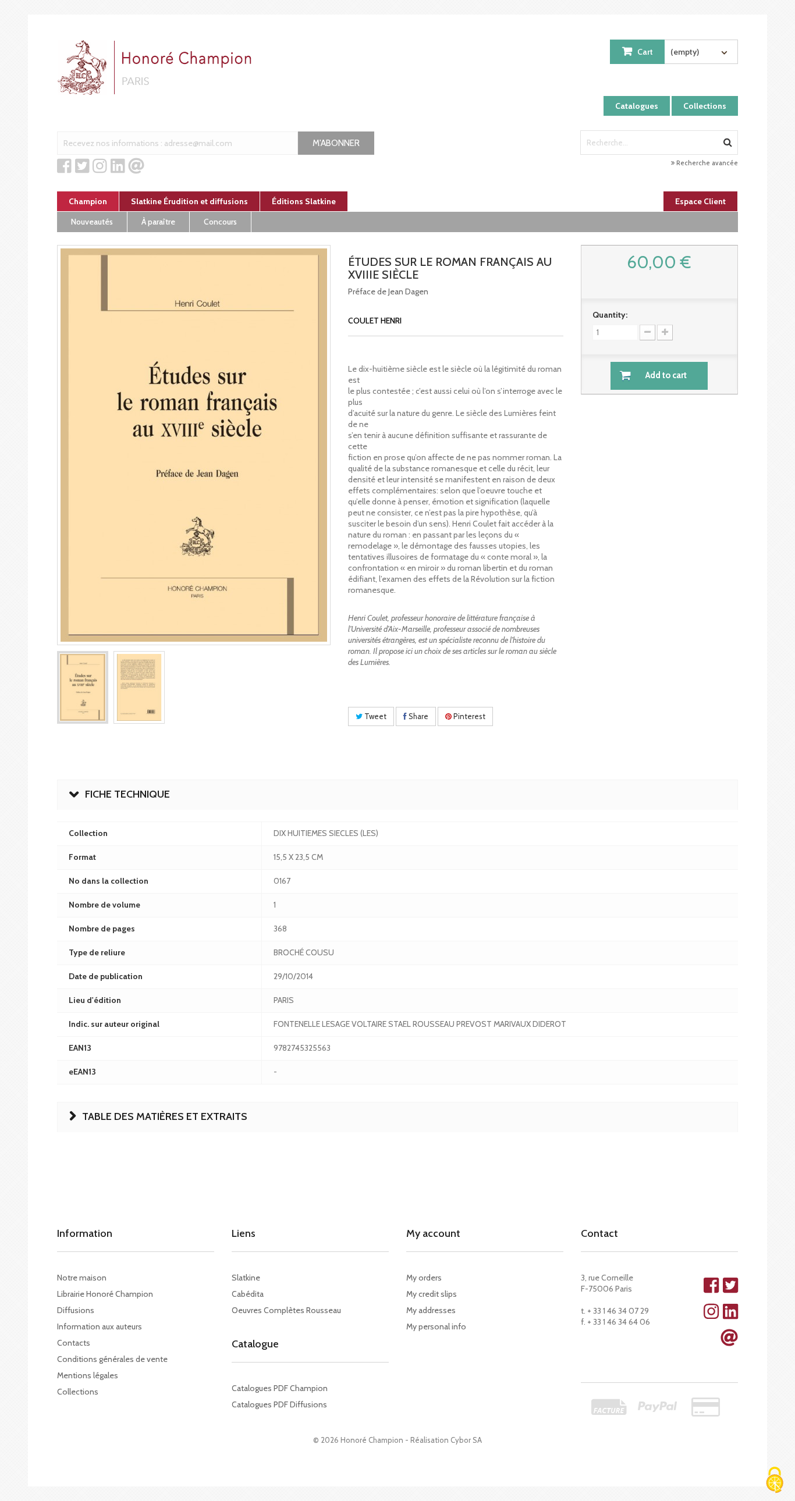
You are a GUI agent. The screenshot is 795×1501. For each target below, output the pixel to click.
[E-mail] (136, 166)
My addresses (431, 1310)
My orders (424, 1277)
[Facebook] (64, 166)
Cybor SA (466, 1440)
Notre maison (82, 1277)
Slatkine (246, 1277)
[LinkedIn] (118, 166)
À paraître (158, 221)
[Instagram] (100, 166)
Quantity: (609, 315)
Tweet (374, 716)
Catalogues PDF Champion (280, 1388)
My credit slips (431, 1294)
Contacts (73, 1343)
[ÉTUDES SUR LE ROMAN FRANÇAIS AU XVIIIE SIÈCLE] (83, 687)
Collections (704, 106)
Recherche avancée (706, 163)
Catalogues (636, 106)
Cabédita (248, 1294)
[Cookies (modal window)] (774, 1481)
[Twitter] (82, 166)
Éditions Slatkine (304, 201)
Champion (88, 201)
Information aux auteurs (99, 1326)
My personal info (436, 1326)
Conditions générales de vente (112, 1359)
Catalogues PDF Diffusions (279, 1404)
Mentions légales (87, 1375)
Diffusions (75, 1310)
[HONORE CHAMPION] (157, 67)
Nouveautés (92, 221)
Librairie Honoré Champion (105, 1294)
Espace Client (700, 201)
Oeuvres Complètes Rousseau (286, 1310)
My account (433, 1233)
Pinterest (468, 716)
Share (417, 716)
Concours (220, 221)
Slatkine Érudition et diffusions (189, 201)
